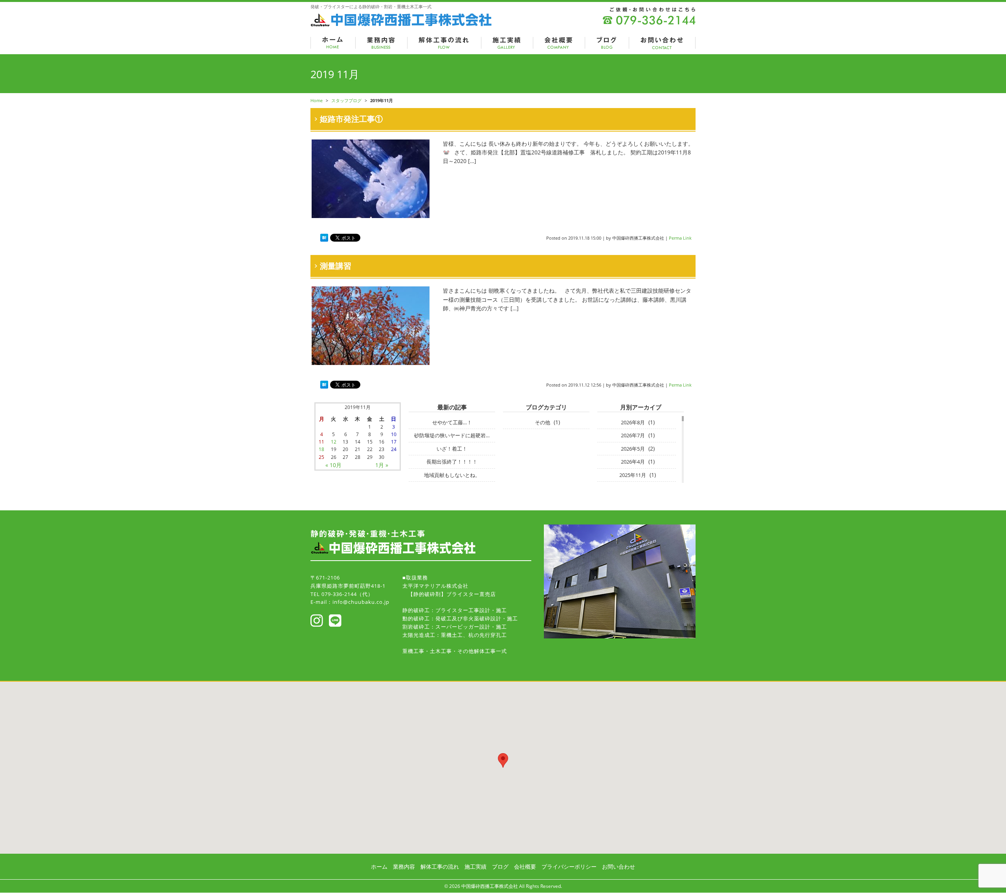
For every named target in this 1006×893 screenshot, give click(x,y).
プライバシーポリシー (569, 866)
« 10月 (333, 465)
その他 (542, 422)
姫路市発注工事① (351, 119)
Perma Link (680, 238)
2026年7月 (633, 435)
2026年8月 (633, 422)
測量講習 (335, 265)
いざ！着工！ (452, 448)
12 (333, 441)
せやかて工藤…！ (452, 422)
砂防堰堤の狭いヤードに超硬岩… (452, 435)
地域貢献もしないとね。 (452, 475)
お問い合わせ (618, 866)
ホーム (379, 866)
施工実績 (475, 866)
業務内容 (404, 866)
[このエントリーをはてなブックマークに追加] (324, 238)
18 (321, 449)
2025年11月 (632, 475)
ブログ (500, 866)
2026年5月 (633, 448)
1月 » (381, 465)
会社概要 (525, 866)
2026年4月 (633, 461)
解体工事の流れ (439, 866)
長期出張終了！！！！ (451, 461)
